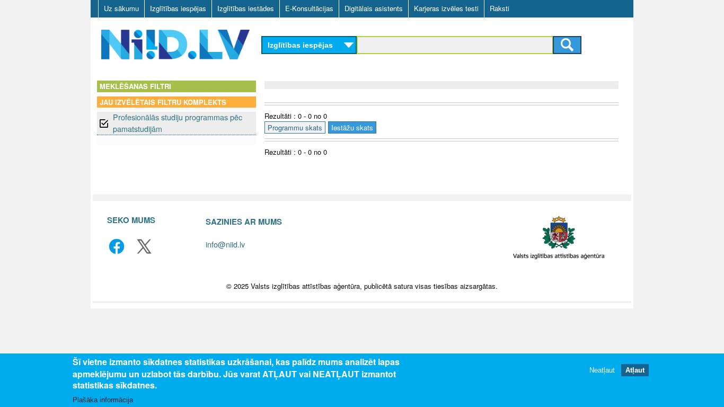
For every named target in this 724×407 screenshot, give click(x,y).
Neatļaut (602, 370)
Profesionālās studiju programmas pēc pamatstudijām (177, 123)
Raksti (499, 8)
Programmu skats (295, 127)
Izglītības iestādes (245, 8)
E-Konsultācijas (309, 8)
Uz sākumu (121, 8)
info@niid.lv (225, 244)
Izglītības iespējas (178, 8)
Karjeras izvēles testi (446, 8)
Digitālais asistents (374, 8)
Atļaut (634, 370)
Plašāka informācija (103, 400)
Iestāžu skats (352, 127)
